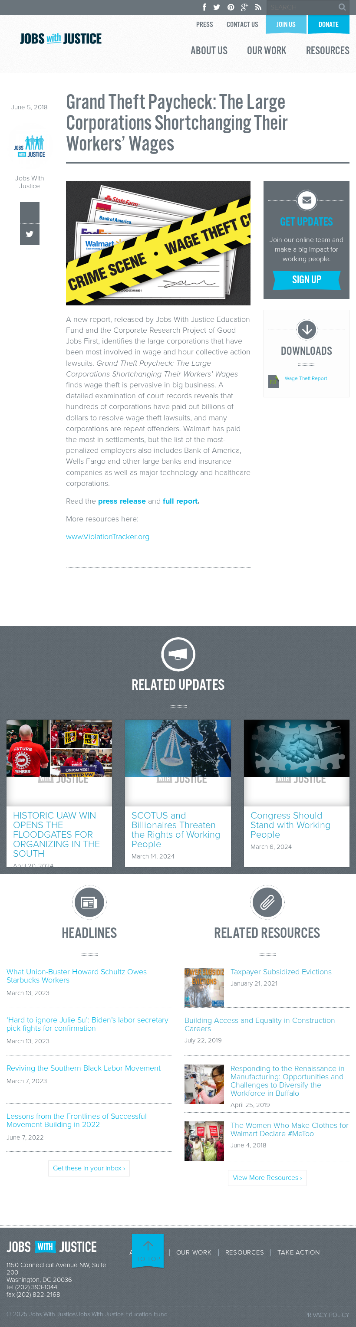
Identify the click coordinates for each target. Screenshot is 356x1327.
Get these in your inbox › (89, 1168)
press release (122, 501)
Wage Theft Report (306, 378)
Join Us (286, 24)
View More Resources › (267, 1177)
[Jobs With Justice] (61, 38)
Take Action (298, 1252)
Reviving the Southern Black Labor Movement (84, 1068)
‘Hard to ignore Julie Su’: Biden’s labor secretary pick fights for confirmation (87, 1024)
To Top (148, 1259)
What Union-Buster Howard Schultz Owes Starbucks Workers (77, 976)
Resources (327, 52)
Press (204, 24)
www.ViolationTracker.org (107, 536)
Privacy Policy (326, 1315)
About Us (209, 52)
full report (180, 501)
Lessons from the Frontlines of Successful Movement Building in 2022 (77, 1120)
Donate (329, 24)
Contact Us (242, 24)
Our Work (267, 52)
